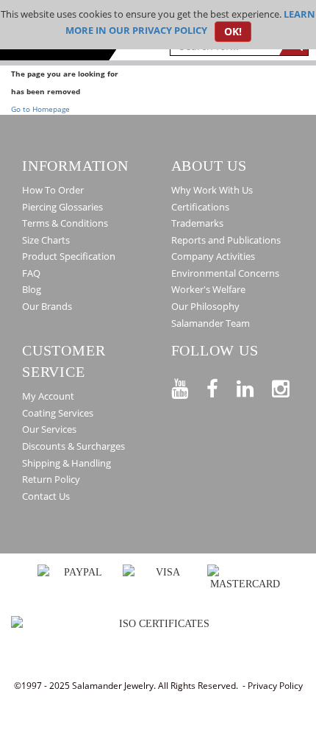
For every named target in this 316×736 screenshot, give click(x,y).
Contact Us (46, 496)
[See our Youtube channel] (189, 386)
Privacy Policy (275, 685)
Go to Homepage (40, 109)
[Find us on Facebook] (222, 386)
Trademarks (197, 223)
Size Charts (46, 240)
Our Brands (47, 306)
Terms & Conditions (65, 223)
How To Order (53, 190)
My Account (48, 396)
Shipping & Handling (66, 463)
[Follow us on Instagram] (289, 386)
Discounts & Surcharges (73, 446)
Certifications (200, 206)
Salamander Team (210, 323)
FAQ (31, 273)
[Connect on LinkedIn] (254, 386)
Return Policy (51, 479)
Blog (31, 289)
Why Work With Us (212, 190)
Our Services (49, 429)
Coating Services (57, 413)
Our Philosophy (205, 306)
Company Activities (213, 256)
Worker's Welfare (208, 289)
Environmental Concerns (225, 273)
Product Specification (68, 256)
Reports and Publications (226, 240)
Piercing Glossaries (62, 206)
